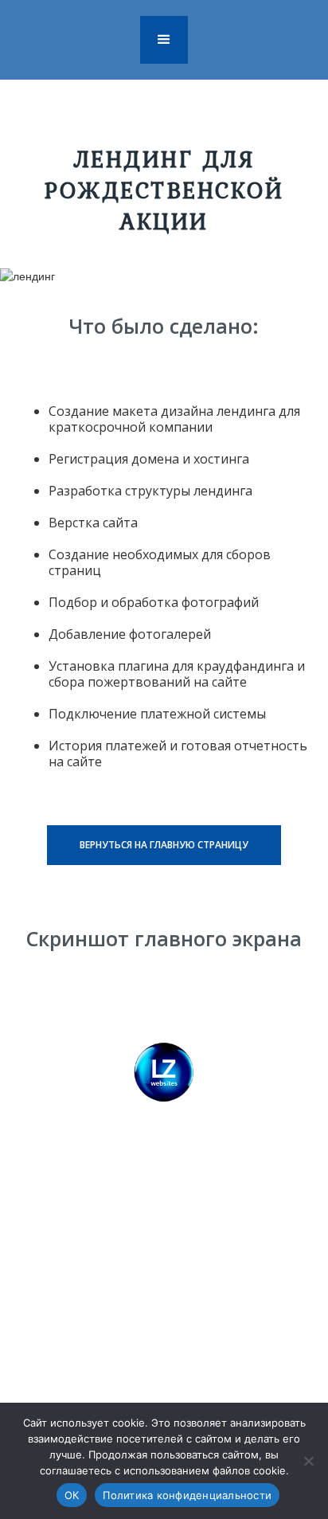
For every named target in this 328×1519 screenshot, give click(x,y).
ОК (72, 1495)
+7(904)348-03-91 (199, 1284)
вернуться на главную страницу (164, 845)
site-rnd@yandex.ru (186, 1313)
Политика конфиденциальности (187, 1495)
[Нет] (308, 1461)
